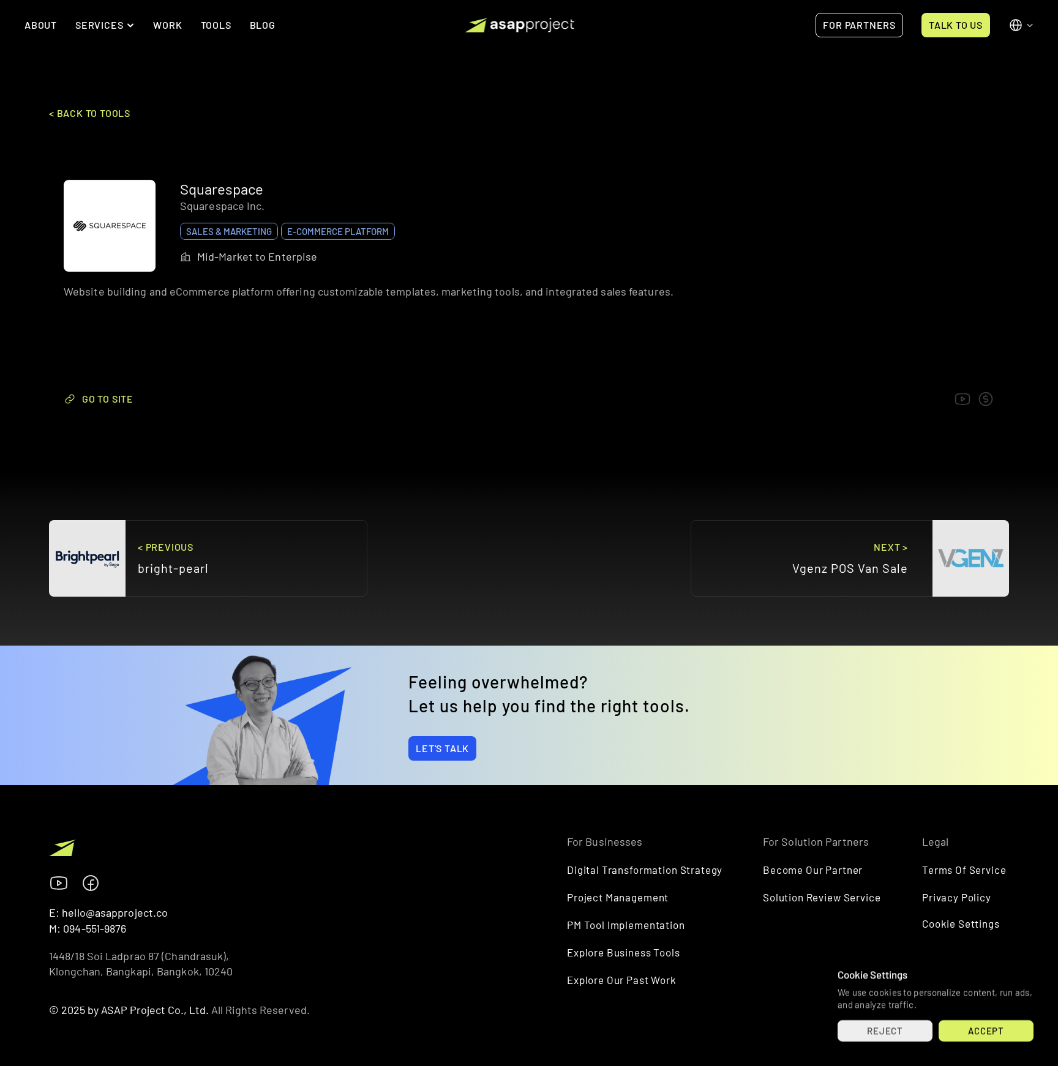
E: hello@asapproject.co (108, 912)
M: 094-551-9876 (88, 928)
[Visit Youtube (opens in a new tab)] (59, 883)
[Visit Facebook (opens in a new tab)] (90, 883)
